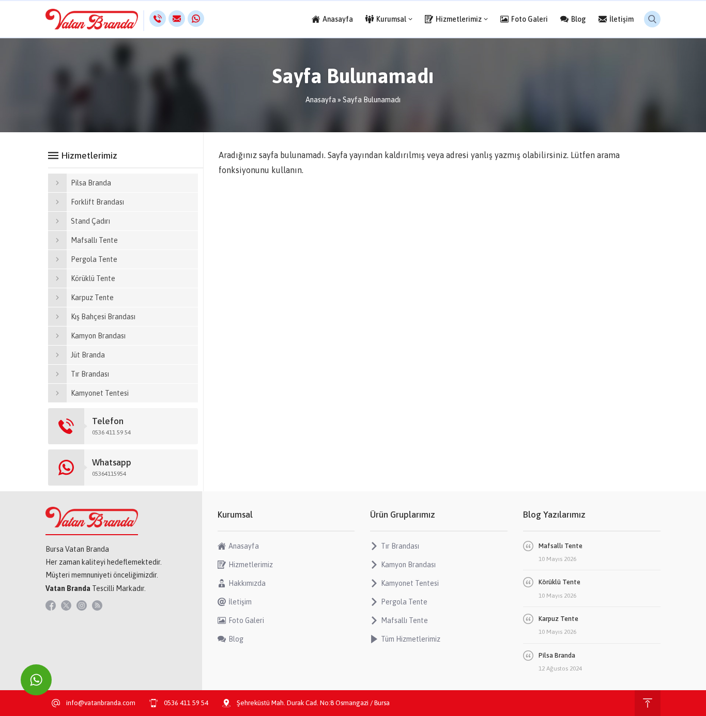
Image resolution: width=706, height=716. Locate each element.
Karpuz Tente (558, 618)
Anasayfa (320, 100)
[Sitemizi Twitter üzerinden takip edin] (66, 605)
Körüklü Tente (559, 582)
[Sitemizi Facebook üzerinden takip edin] (50, 605)
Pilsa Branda (557, 655)
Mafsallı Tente (560, 546)
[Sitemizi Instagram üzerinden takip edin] (81, 605)
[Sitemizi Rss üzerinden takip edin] (97, 605)
